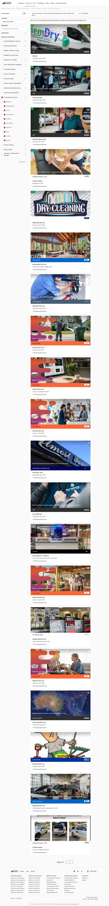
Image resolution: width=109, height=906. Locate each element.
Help (27, 871)
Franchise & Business (51, 882)
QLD (13, 8)
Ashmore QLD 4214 (38, 142)
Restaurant (66, 890)
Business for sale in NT (34, 890)
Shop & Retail (50, 880)
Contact (22, 871)
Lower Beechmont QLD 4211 (41, 641)
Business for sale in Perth (17, 886)
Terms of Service (72, 904)
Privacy (84, 899)
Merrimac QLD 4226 (39, 225)
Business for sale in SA (34, 884)
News (47, 3)
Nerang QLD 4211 (38, 183)
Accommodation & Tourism (53, 886)
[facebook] (74, 871)
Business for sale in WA (34, 886)
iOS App (33, 871)
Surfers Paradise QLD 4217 (41, 391)
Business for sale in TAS (34, 892)
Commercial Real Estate (7, 3)
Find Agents (40, 3)
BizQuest (84, 880)
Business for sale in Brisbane (17, 882)
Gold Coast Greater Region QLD (42, 267)
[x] (81, 871)
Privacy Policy (62, 904)
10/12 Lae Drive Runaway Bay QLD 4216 (45, 558)
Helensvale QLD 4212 (39, 725)
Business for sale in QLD (34, 882)
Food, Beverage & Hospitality (53, 878)
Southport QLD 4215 (39, 58)
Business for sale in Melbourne (18, 880)
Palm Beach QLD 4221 (39, 308)
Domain (19, 867)
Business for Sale (30, 3)
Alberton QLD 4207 (39, 433)
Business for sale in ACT (34, 888)
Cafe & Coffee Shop (69, 892)
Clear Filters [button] (22, 162)
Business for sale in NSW (34, 878)
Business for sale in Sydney (17, 878)
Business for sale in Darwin (17, 890)
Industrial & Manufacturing (53, 888)
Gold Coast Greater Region (23, 8)
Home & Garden (50, 890)
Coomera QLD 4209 (39, 766)
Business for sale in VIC (34, 880)
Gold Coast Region (36, 8)
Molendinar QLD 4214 (39, 475)
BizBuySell (84, 878)
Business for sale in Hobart (17, 892)
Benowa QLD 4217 (38, 350)
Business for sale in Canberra (17, 888)
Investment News (61, 3)
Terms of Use (90, 899)
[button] (13, 13)
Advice (52, 3)
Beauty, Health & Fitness (52, 892)
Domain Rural (19, 895)
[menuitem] (19, 867)
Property (21, 3)
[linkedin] (78, 871)
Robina (45, 8)
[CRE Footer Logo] (14, 871)
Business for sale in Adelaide (17, 884)
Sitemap (96, 899)
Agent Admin (93, 871)
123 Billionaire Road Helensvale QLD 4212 (45, 808)
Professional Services (54, 8)
